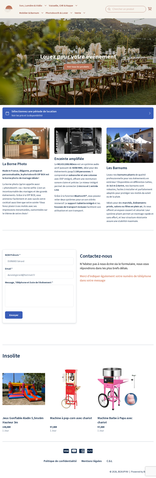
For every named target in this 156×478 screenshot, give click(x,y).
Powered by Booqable (142, 471)
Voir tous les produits (78, 66)
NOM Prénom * (12, 254)
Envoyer (13, 315)
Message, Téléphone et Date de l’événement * (29, 282)
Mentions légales (92, 461)
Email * (8, 268)
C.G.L (109, 461)
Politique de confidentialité (60, 461)
